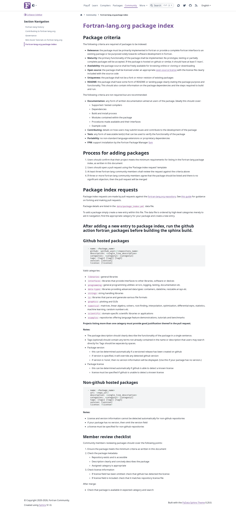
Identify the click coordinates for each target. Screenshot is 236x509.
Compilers (105, 5)
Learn (95, 5)
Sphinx (42, 505)
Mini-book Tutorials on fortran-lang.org (43, 40)
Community (131, 5)
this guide (186, 196)
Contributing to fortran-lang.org (40, 31)
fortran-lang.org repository (162, 196)
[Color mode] (34, 5)
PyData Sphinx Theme (193, 502)
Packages (118, 5)
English (205, 5)
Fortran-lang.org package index (41, 44)
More (143, 5)
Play (86, 5)
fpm (151, 142)
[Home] (81, 15)
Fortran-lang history (34, 27)
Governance (30, 35)
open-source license (166, 70)
